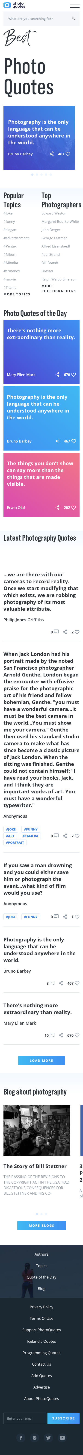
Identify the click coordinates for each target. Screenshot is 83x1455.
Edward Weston (54, 213)
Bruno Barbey (20, 154)
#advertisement (16, 238)
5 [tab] (51, 174)
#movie (9, 279)
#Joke (7, 213)
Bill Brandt (50, 262)
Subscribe (63, 1418)
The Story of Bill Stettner (35, 1166)
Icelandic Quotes (41, 1341)
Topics (41, 1265)
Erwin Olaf (16, 507)
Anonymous (15, 816)
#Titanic (9, 287)
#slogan (9, 229)
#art (10, 836)
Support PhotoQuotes (41, 1329)
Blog (41, 1288)
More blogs (41, 1225)
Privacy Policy (41, 1306)
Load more (41, 1060)
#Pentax (10, 246)
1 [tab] (32, 174)
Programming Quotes (41, 1352)
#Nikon (9, 254)
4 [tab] (46, 174)
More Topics (16, 294)
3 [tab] (41, 174)
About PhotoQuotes (41, 1398)
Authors (42, 1254)
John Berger (51, 229)
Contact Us (41, 1364)
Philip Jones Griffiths (23, 619)
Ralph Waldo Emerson (59, 279)
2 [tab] (37, 174)
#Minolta (10, 262)
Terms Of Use (41, 1318)
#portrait (15, 842)
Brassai (47, 271)
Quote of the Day (41, 1277)
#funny (9, 221)
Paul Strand (51, 254)
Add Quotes (41, 1375)
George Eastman (55, 238)
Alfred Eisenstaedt (56, 246)
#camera (30, 836)
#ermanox (11, 271)
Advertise (41, 1387)
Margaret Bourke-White (60, 221)
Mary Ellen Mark (21, 374)
